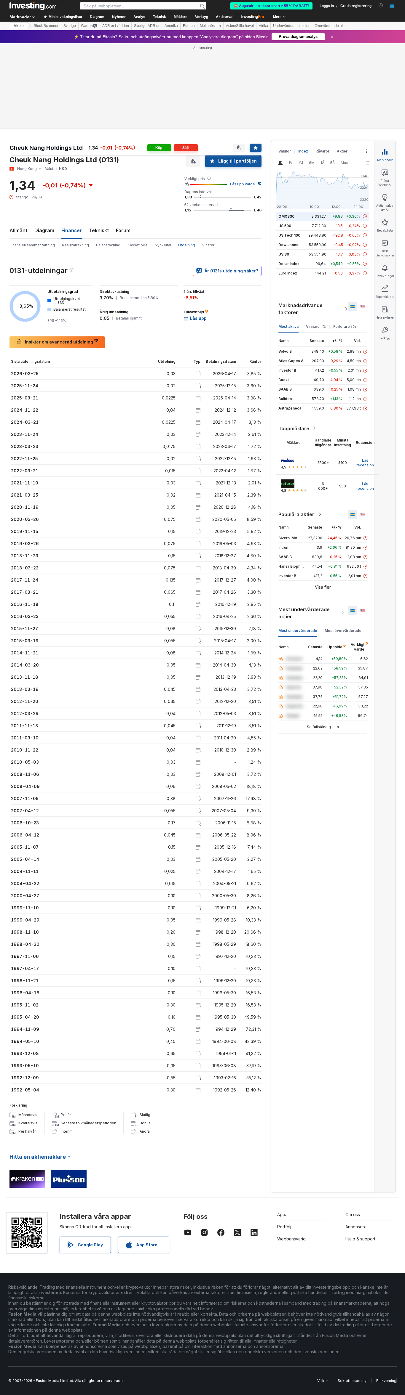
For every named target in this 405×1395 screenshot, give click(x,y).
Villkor (322, 1380)
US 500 (284, 226)
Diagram (44, 230)
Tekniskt (99, 230)
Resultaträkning (75, 245)
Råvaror (322, 151)
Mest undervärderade (297, 630)
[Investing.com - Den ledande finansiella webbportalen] (32, 6)
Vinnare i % (316, 326)
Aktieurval (224, 17)
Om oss (352, 1214)
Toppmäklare (293, 428)
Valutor (284, 151)
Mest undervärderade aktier (304, 612)
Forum (123, 230)
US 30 (283, 254)
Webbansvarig (291, 1238)
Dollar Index (288, 263)
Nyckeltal (163, 245)
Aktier (19, 26)
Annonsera (355, 1226)
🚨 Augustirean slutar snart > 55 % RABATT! (271, 6)
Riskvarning (386, 1380)
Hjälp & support (360, 1238)
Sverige (69, 26)
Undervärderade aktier (291, 26)
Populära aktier (296, 514)
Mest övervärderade (343, 630)
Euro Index (287, 273)
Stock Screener (46, 26)
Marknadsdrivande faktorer (300, 308)
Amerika (171, 26)
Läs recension (365, 462)
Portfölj (284, 1226)
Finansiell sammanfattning (32, 245)
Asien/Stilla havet (240, 26)
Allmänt (18, 230)
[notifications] (380, 5)
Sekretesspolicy (352, 1380)
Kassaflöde (137, 245)
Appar (283, 1214)
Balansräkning (108, 245)
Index (303, 151)
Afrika (263, 26)
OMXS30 (286, 216)
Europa (189, 26)
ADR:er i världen (115, 26)
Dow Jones (288, 245)
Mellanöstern (210, 26)
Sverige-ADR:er (147, 26)
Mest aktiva (288, 326)
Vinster (208, 245)
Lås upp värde (242, 184)
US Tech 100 (289, 235)
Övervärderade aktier (332, 26)
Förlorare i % (344, 326)
